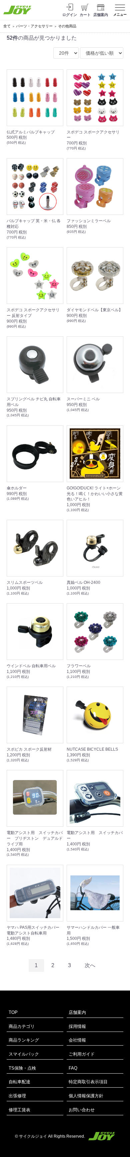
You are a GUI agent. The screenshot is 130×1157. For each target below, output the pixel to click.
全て (7, 26)
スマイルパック (24, 1054)
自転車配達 (19, 1081)
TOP (13, 1012)
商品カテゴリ (22, 1026)
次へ (90, 965)
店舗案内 (77, 1012)
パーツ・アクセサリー (34, 26)
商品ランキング (24, 1040)
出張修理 (17, 1095)
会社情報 (77, 1040)
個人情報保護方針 (86, 1095)
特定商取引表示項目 (88, 1081)
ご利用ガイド (82, 1054)
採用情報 (77, 1026)
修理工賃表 (19, 1109)
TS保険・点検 (22, 1068)
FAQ (73, 1068)
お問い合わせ (82, 1109)
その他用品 (67, 26)
